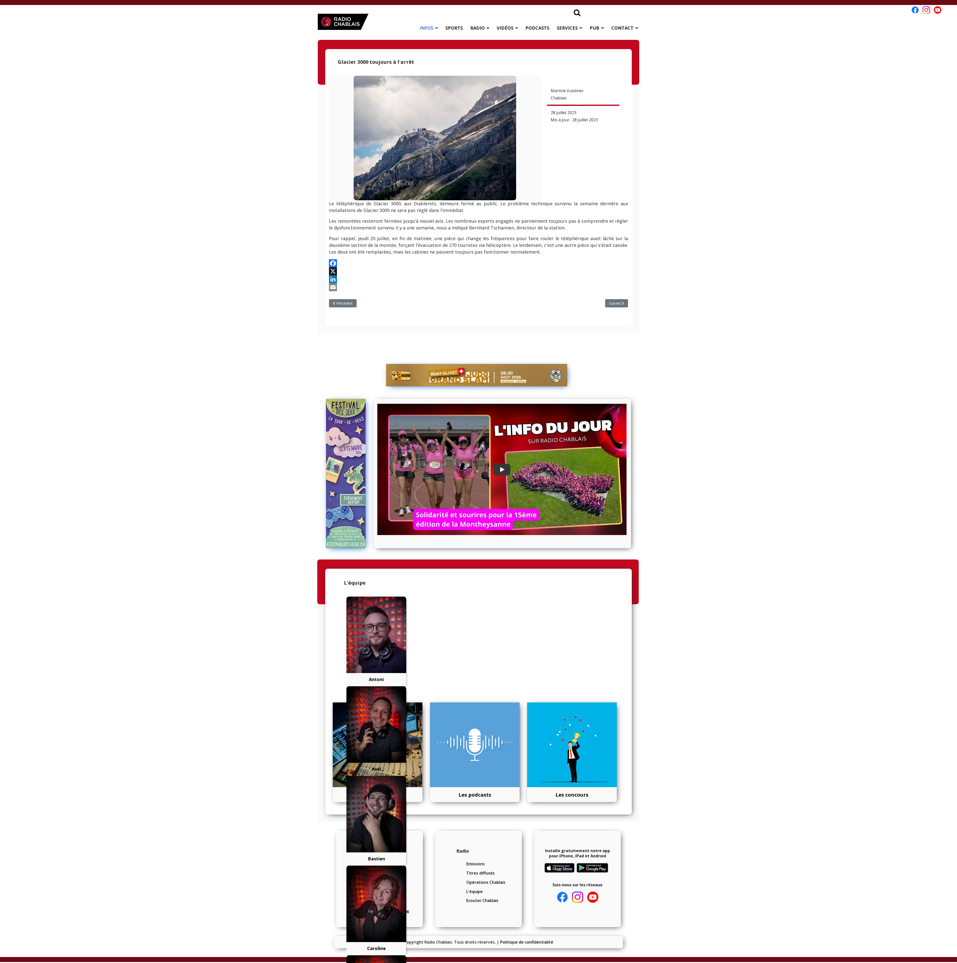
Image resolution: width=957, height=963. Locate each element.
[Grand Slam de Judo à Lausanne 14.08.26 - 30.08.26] (477, 375)
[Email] (478, 287)
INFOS (426, 28)
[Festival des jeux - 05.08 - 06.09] (348, 473)
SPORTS (454, 28)
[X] (478, 271)
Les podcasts (475, 794)
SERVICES (567, 28)
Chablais (559, 98)
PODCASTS (537, 28)
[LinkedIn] (478, 279)
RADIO (477, 28)
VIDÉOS (505, 28)
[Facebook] (478, 263)
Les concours (572, 794)
